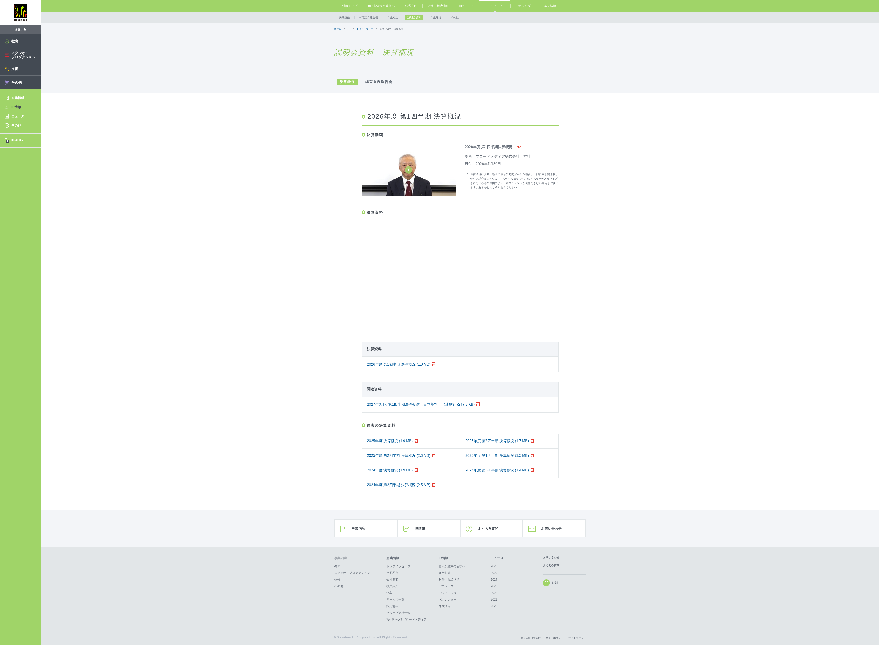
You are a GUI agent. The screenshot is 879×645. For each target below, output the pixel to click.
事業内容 (358, 528)
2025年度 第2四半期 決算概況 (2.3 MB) (398, 456)
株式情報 (550, 6)
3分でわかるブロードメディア (406, 619)
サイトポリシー (554, 638)
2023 (494, 586)
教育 (337, 566)
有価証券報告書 (368, 17)
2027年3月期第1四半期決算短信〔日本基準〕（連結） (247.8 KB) (421, 404)
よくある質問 (488, 528)
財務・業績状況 (449, 579)
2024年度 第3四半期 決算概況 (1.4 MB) (497, 470)
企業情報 (392, 558)
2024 (494, 579)
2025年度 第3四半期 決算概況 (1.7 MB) (497, 441)
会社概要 (392, 579)
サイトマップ (575, 638)
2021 (494, 599)
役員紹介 (392, 586)
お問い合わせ (551, 528)
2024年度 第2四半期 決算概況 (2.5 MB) (398, 485)
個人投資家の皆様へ (381, 6)
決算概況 (347, 82)
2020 (494, 606)
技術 (337, 579)
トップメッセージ (398, 566)
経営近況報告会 (379, 82)
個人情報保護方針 (531, 638)
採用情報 (392, 606)
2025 (494, 573)
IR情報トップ (348, 6)
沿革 (389, 593)
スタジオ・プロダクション (352, 573)
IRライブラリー (494, 6)
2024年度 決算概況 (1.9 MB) (390, 470)
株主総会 (392, 17)
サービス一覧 (395, 599)
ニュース (497, 558)
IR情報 (420, 528)
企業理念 (392, 573)
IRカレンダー (525, 6)
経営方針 (411, 6)
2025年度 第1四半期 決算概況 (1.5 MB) (497, 456)
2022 (494, 593)
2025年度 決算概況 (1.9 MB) (390, 441)
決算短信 (344, 17)
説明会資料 (414, 17)
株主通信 (435, 17)
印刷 (555, 583)
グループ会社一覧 (398, 613)
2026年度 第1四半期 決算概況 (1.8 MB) (398, 364)
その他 (454, 17)
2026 (494, 566)
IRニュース (466, 6)
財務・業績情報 (438, 6)
